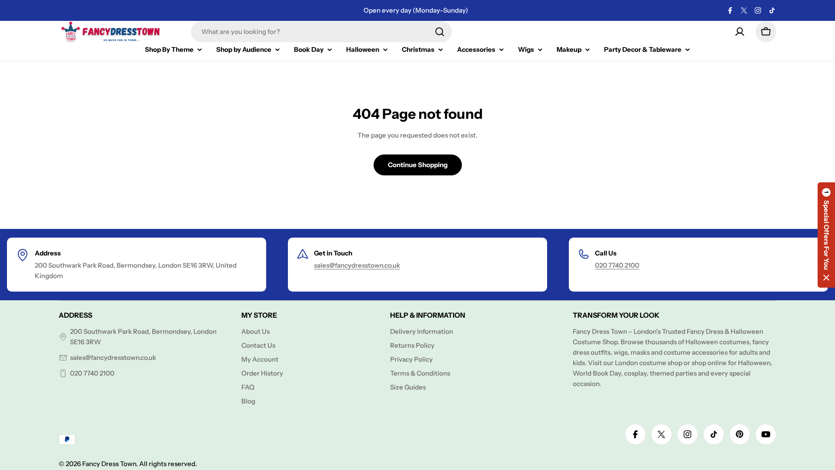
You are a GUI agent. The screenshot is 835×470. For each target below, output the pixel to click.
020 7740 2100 (617, 265)
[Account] (740, 32)
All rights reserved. (168, 464)
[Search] (439, 32)
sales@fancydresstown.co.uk (357, 265)
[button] (826, 235)
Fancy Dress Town (109, 464)
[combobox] (321, 31)
